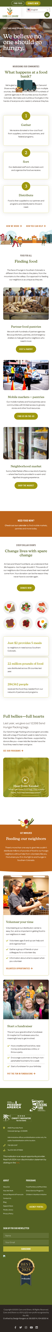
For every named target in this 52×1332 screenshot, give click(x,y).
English (34, 9)
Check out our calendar (16, 525)
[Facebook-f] (15, 1327)
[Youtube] (31, 1327)
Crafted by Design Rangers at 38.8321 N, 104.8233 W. (26, 1318)
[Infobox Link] (26, 787)
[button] (47, 15)
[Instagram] (26, 1327)
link (17, 1162)
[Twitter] (20, 1327)
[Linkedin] (36, 1327)
